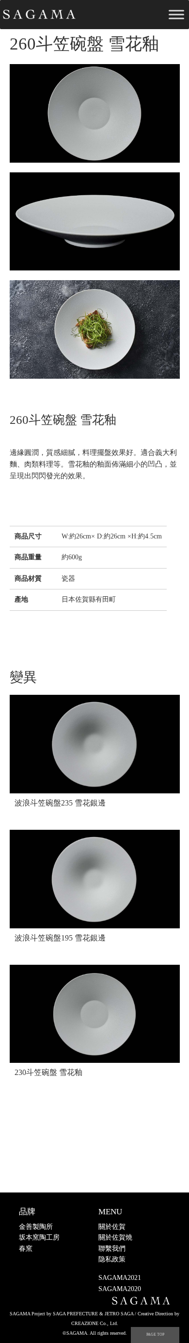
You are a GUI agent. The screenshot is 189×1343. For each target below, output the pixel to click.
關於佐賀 (112, 1226)
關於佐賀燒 (115, 1237)
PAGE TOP (155, 1334)
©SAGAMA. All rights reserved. (95, 1333)
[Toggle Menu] (176, 14)
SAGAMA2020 (119, 1289)
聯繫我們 (112, 1248)
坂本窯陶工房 (39, 1237)
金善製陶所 (36, 1226)
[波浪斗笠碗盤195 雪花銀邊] (95, 879)
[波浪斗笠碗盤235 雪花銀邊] (95, 744)
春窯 (25, 1248)
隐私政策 (112, 1259)
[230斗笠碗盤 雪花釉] (95, 1014)
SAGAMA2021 (119, 1277)
